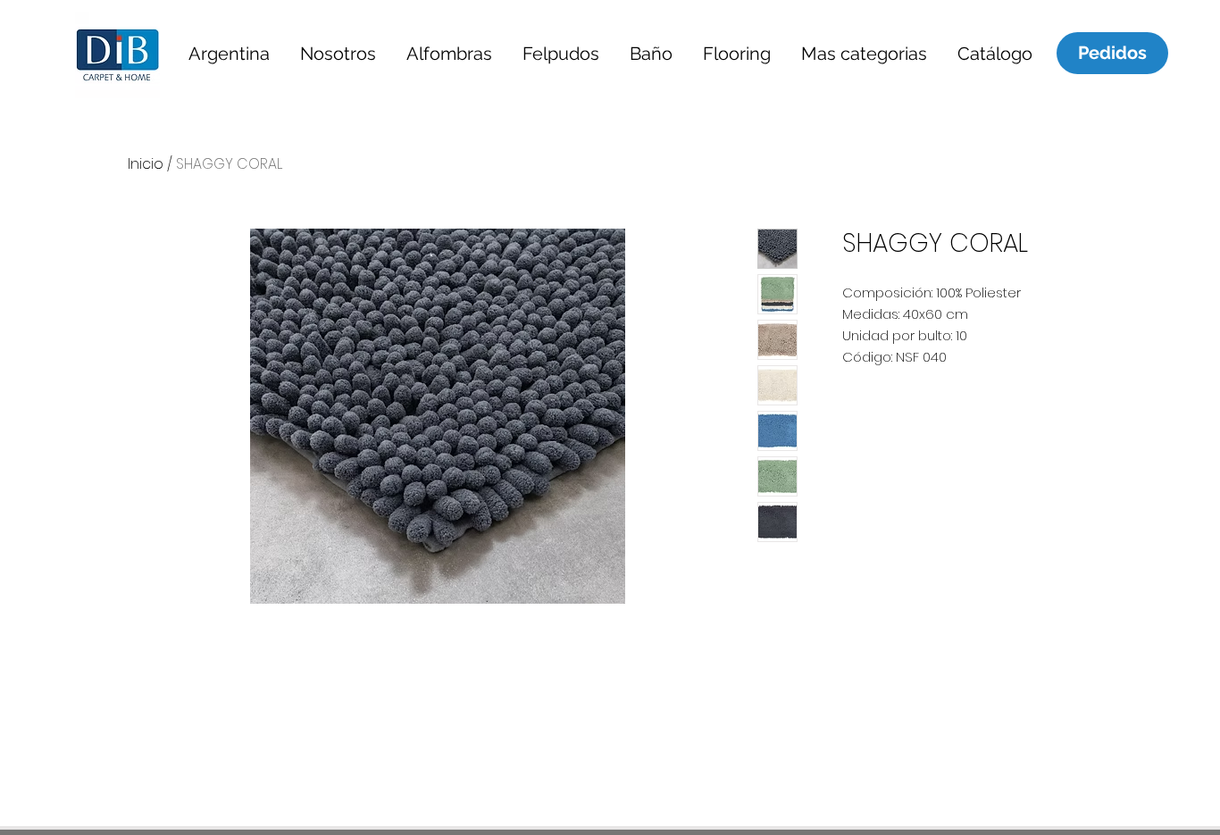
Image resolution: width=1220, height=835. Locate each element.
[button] (228, 53)
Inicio (145, 164)
